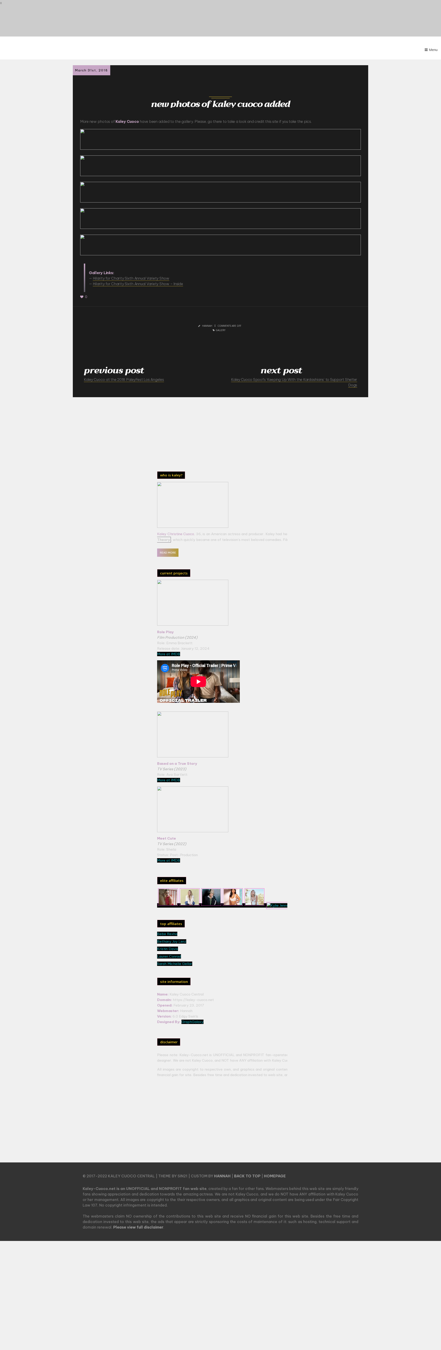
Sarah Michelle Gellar (174, 964)
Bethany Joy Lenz (171, 941)
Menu (433, 49)
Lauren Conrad (169, 956)
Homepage (275, 1176)
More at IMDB (168, 654)
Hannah (222, 1176)
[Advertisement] (195, 433)
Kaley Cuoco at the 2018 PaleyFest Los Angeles (124, 379)
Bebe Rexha (167, 934)
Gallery (220, 330)
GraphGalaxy (192, 1022)
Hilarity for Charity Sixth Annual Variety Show (131, 278)
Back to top (247, 1176)
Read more (168, 552)
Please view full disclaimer (138, 1227)
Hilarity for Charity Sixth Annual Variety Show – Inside (138, 283)
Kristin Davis (167, 949)
